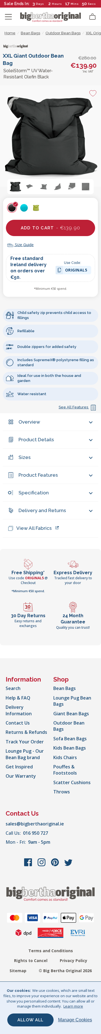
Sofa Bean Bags (70, 739)
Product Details (36, 439)
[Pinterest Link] (55, 865)
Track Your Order (25, 742)
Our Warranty (21, 776)
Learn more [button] (73, 1006)
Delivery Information (19, 710)
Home (9, 33)
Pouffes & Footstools (65, 770)
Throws (61, 792)
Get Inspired (19, 767)
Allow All (30, 1019)
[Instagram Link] (42, 865)
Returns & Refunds (26, 732)
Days (40, 3)
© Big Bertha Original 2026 (65, 970)
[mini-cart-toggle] (92, 16)
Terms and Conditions (50, 950)
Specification (34, 492)
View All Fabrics (34, 528)
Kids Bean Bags (69, 748)
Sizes (25, 457)
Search (13, 688)
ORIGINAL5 (76, 270)
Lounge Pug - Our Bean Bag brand (25, 754)
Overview (29, 422)
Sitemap (18, 970)
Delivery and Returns (42, 510)
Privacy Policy (73, 960)
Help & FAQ (18, 698)
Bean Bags (64, 688)
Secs (92, 3)
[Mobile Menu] (8, 17)
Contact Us (18, 723)
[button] (15, 186)
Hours (57, 3)
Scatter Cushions (72, 782)
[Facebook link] (28, 865)
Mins (75, 3)
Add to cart (50, 227)
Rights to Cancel (30, 960)
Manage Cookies (75, 1019)
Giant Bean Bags (71, 714)
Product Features (38, 475)
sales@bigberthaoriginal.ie (35, 824)
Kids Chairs (65, 757)
